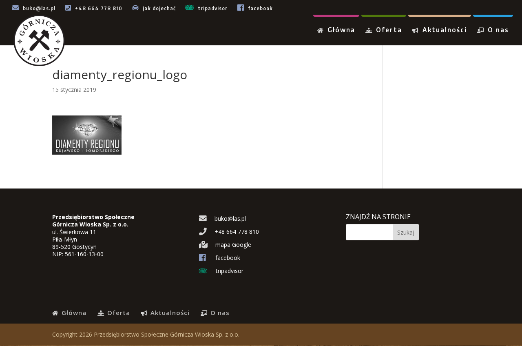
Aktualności (443, 30)
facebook (259, 8)
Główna (340, 30)
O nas (497, 30)
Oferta (388, 30)
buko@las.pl (38, 8)
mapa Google (232, 244)
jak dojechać (158, 8)
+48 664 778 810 (97, 8)
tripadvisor (212, 8)
